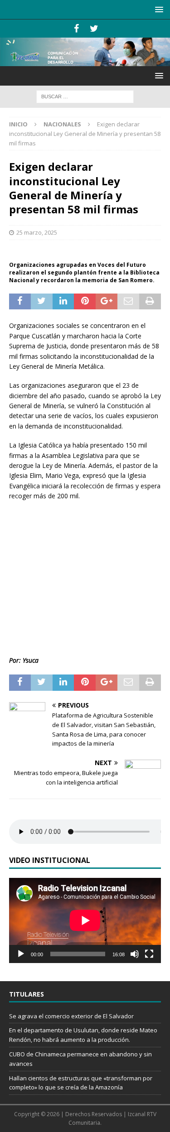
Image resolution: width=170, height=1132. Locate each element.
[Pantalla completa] (149, 954)
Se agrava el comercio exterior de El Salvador (71, 1016)
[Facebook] (76, 28)
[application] (85, 920)
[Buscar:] (85, 96)
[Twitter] (94, 28)
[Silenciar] (134, 954)
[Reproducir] (20, 954)
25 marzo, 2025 (36, 232)
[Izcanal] (85, 61)
